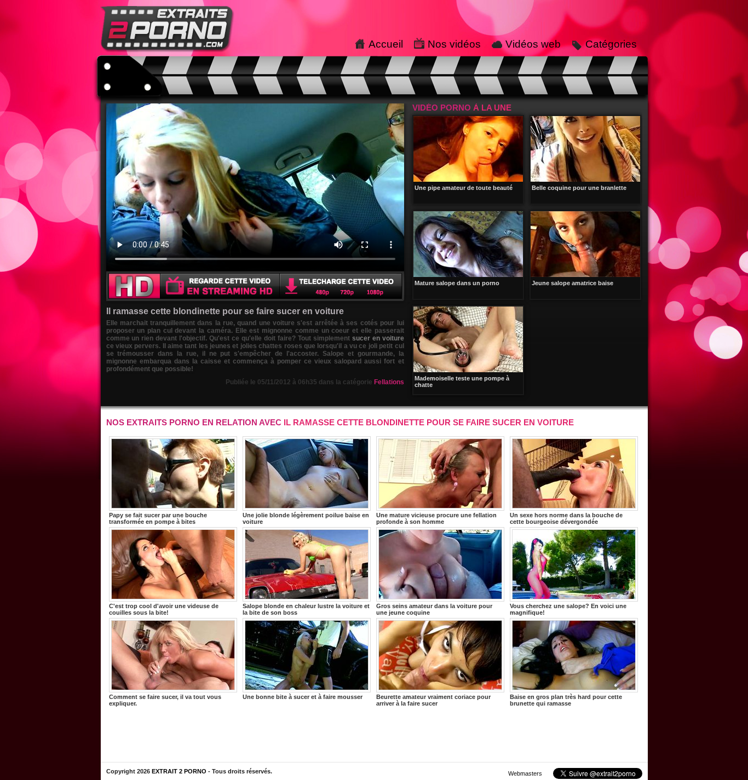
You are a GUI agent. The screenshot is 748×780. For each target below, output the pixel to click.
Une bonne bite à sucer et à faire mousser (303, 697)
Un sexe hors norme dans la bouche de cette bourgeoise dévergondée (566, 518)
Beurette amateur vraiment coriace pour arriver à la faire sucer (433, 700)
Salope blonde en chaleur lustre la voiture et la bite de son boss (306, 609)
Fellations (389, 382)
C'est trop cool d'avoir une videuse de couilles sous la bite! (163, 609)
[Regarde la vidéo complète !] (255, 298)
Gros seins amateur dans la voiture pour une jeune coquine (434, 609)
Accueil (386, 44)
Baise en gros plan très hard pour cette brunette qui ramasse (566, 700)
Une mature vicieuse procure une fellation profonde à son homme (436, 518)
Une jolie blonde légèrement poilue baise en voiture (306, 518)
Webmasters (525, 773)
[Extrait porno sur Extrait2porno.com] (167, 53)
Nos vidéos (454, 44)
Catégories (611, 44)
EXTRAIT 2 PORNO (179, 771)
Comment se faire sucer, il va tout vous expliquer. (165, 700)
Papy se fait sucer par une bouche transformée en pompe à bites (158, 518)
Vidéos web (533, 44)
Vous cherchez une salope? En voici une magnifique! (568, 609)
